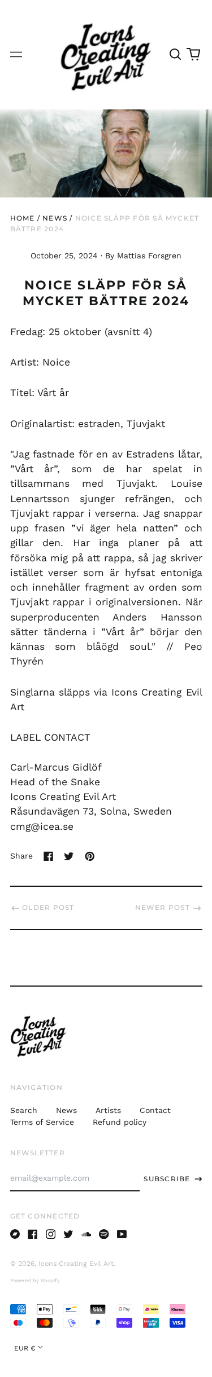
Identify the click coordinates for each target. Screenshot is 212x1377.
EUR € (25, 1348)
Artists (108, 1110)
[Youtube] (122, 1234)
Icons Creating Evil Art (76, 1264)
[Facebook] (33, 1234)
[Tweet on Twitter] (69, 856)
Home (22, 218)
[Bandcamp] (15, 1234)
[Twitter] (68, 1234)
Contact (155, 1110)
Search (23, 1110)
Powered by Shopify (35, 1280)
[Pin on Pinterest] (90, 856)
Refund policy (119, 1122)
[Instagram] (51, 1234)
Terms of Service (42, 1122)
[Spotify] (104, 1234)
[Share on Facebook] (49, 856)
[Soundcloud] (86, 1234)
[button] (176, 54)
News (54, 218)
